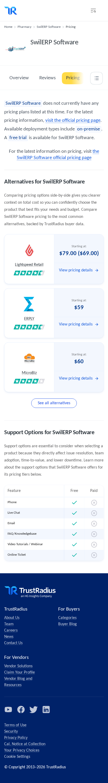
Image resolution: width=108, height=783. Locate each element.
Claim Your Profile (19, 672)
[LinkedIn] (46, 709)
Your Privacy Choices (21, 750)
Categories (67, 618)
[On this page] (96, 78)
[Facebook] (21, 709)
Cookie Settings (17, 757)
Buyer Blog (67, 624)
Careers (11, 630)
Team (9, 624)
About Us (11, 618)
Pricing (73, 78)
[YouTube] (8, 709)
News (8, 637)
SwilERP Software (49, 27)
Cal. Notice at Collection (24, 744)
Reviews (47, 78)
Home (8, 27)
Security (11, 731)
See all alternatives (54, 403)
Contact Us (13, 643)
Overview (19, 78)
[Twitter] (33, 709)
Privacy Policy (16, 738)
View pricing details (76, 270)
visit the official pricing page (72, 120)
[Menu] (93, 10)
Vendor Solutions (18, 666)
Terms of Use (15, 725)
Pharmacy (24, 27)
